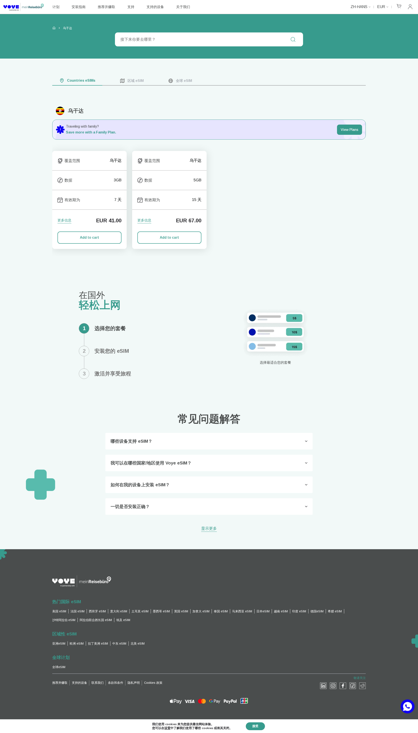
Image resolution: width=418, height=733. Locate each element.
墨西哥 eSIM (161, 611)
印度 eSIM (299, 611)
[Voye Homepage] (23, 7)
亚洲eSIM (58, 643)
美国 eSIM (59, 611)
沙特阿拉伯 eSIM (63, 620)
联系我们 (97, 682)
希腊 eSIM (335, 611)
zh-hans (359, 7)
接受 (255, 726)
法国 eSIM (77, 611)
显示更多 (209, 529)
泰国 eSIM (221, 611)
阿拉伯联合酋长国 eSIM (96, 620)
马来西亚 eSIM (242, 611)
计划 (55, 7)
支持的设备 (155, 7)
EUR (381, 7)
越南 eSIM (281, 611)
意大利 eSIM (118, 611)
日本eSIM (263, 611)
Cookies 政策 (153, 682)
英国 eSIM (181, 611)
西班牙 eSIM (97, 611)
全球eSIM (58, 667)
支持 (130, 7)
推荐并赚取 (106, 7)
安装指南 (79, 7)
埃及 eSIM (123, 620)
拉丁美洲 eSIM (98, 643)
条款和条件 (115, 682)
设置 (167, 728)
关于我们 (183, 7)
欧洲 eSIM (77, 643)
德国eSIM (317, 611)
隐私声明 (134, 682)
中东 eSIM (119, 643)
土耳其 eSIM (139, 611)
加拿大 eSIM (200, 611)
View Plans (349, 130)
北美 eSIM (138, 643)
